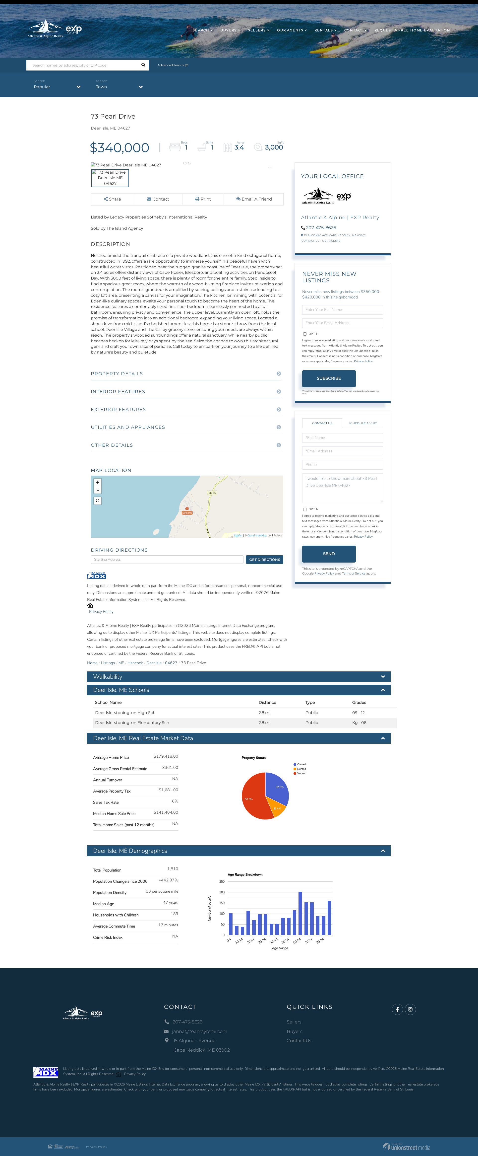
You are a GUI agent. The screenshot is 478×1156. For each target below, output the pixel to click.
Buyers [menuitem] (229, 30)
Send (329, 553)
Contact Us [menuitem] (299, 1040)
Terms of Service (353, 573)
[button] (143, 65)
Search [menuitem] (201, 30)
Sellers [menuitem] (257, 30)
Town (101, 86)
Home (92, 663)
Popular (42, 86)
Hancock (135, 663)
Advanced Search (171, 65)
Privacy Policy (101, 611)
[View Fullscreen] (97, 501)
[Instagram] (410, 1009)
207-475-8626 (321, 227)
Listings (108, 663)
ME (121, 663)
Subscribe (329, 378)
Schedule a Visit (363, 423)
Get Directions (264, 560)
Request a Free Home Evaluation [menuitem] (412, 30)
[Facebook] (397, 1009)
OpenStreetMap (257, 535)
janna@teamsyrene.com (199, 1031)
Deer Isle (154, 663)
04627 (171, 663)
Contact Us (310, 240)
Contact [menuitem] (353, 30)
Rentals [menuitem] (323, 30)
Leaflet (238, 535)
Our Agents (331, 240)
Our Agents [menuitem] (290, 30)
